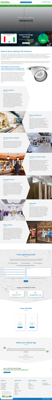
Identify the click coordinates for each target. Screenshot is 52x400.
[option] (20, 322)
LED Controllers (3, 389)
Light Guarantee (31, 388)
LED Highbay (3, 384)
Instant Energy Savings (25, 2)
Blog (31, 5)
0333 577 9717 (16, 295)
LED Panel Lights (3, 383)
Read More (20, 327)
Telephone (4, 273)
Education (16, 394)
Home (1, 5)
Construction (17, 388)
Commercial (17, 383)
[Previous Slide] (1, 351)
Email (3, 270)
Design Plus (30, 384)
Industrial (16, 384)
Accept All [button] (3, 396)
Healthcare (16, 385)
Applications (24, 20)
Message (29, 268)
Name (3, 268)
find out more (7, 372)
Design (29, 383)
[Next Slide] (50, 351)
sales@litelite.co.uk (44, 278)
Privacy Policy (27, 278)
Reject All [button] (7, 396)
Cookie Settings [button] (6, 397)
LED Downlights (3, 385)
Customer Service (31, 385)
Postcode (4, 275)
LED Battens (3, 388)
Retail (15, 389)
